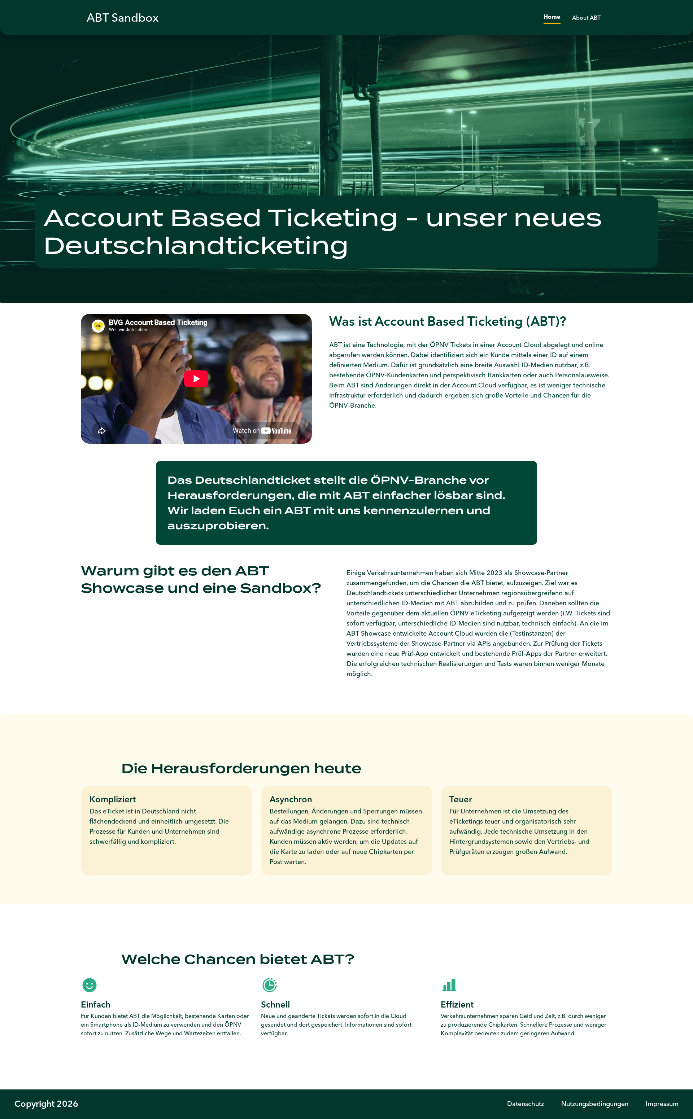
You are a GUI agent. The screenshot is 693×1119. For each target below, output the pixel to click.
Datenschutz (525, 1104)
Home (552, 17)
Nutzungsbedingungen (594, 1104)
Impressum (662, 1104)
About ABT (586, 17)
